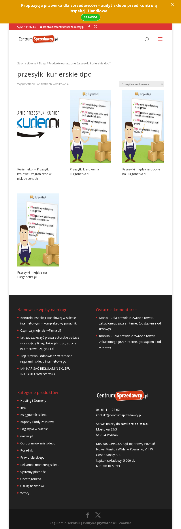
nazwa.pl (26, 436)
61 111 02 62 (28, 27)
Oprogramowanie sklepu (37, 443)
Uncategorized (30, 479)
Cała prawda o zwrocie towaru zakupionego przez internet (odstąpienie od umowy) (130, 323)
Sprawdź (90, 17)
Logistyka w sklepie (34, 429)
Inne (23, 407)
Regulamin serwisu (64, 523)
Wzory (24, 493)
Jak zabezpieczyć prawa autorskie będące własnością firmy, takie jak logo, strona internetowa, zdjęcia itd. (49, 343)
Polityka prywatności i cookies (107, 523)
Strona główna (26, 63)
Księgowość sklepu (33, 415)
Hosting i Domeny (33, 400)
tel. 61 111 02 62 (108, 409)
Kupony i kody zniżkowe (37, 422)
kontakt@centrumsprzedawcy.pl (118, 415)
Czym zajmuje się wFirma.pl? (40, 330)
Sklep (42, 63)
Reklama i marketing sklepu (39, 465)
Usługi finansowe (32, 486)
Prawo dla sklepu (32, 457)
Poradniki (27, 450)
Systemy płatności (33, 472)
